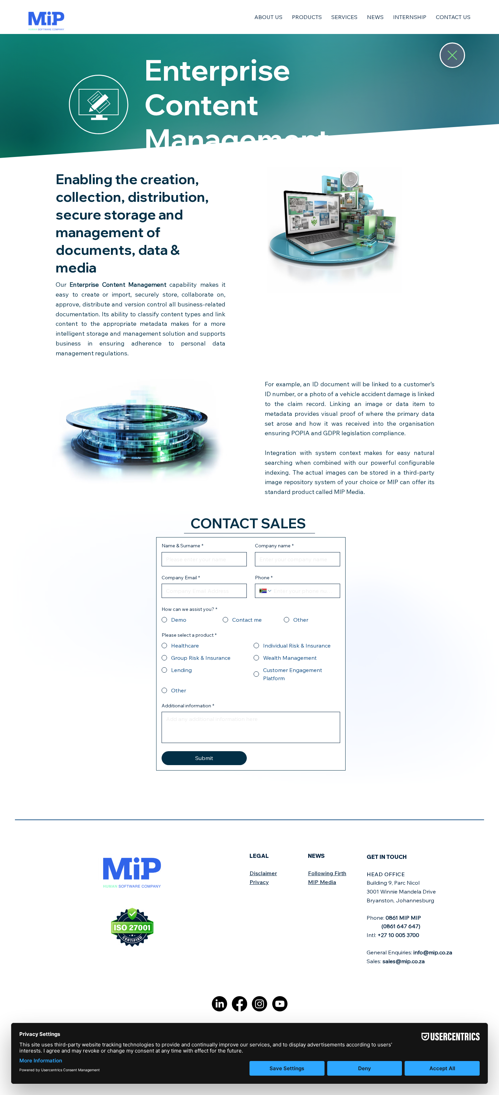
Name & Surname (182, 546)
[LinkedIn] (219, 1003)
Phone (264, 578)
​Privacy (259, 882)
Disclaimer (263, 873)
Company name (274, 546)
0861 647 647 (401, 926)
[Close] (452, 55)
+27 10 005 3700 (398, 935)
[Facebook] (239, 1003)
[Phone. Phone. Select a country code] (265, 591)
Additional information (188, 706)
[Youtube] (280, 1003)
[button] (268, 17)
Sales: (396, 961)
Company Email (181, 578)
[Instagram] (259, 1003)
